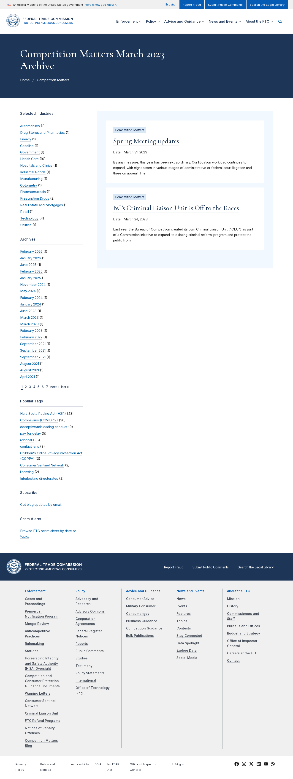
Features (183, 614)
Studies (82, 658)
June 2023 (28, 311)
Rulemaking (34, 643)
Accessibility (80, 764)
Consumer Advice (140, 599)
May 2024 (28, 291)
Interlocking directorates (39, 479)
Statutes (31, 651)
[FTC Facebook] (236, 765)
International (86, 680)
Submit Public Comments (225, 4)
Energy (25, 139)
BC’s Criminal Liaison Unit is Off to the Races (176, 208)
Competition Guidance (144, 628)
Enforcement (35, 591)
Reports (82, 643)
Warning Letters (37, 693)
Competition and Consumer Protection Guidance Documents (42, 681)
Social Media (186, 658)
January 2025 (30, 278)
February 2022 (31, 337)
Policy (80, 591)
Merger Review (37, 624)
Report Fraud (192, 4)
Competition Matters (53, 80)
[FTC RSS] (273, 765)
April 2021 (27, 377)
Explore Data (186, 650)
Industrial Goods (33, 172)
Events (181, 606)
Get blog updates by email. (41, 505)
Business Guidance (141, 621)
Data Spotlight (187, 643)
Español (170, 4)
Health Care (29, 159)
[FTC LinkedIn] (258, 765)
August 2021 (29, 364)
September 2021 (33, 344)
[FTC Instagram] (244, 765)
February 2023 (31, 331)
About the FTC (238, 591)
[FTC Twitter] (251, 764)
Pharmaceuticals (33, 192)
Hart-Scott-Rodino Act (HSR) (43, 414)
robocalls (27, 440)
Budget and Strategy (243, 633)
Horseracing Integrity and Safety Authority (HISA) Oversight (42, 663)
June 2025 (28, 265)
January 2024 (30, 304)
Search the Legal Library (267, 4)
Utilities (26, 225)
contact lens (29, 446)
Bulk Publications (140, 635)
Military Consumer (140, 606)
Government (30, 152)
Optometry (28, 185)
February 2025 (31, 271)
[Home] (41, 24)
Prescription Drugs (34, 198)
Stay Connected (189, 635)
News (181, 599)
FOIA (98, 764)
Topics (181, 621)
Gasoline (27, 146)
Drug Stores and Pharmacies (42, 133)
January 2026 (30, 258)
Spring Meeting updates (146, 141)
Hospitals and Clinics (36, 165)
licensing (27, 472)
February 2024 (31, 298)
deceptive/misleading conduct (43, 427)
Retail (24, 212)
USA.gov (178, 764)
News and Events (190, 591)
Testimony (84, 666)
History (232, 606)
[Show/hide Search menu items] (280, 21)
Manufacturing (31, 179)
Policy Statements (90, 673)
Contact (233, 660)
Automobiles (30, 126)
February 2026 (31, 251)
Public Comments (90, 651)
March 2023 (29, 318)
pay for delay (30, 433)
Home (25, 80)
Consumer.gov (137, 614)
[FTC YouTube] (266, 765)
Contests (183, 628)
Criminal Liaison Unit (41, 713)
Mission (233, 599)
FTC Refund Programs (42, 721)
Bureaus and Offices (243, 626)
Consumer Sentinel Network (42, 465)
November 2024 (33, 285)
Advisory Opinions (90, 611)
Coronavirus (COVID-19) (39, 420)
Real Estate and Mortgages (41, 205)
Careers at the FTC (242, 653)
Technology (29, 218)
